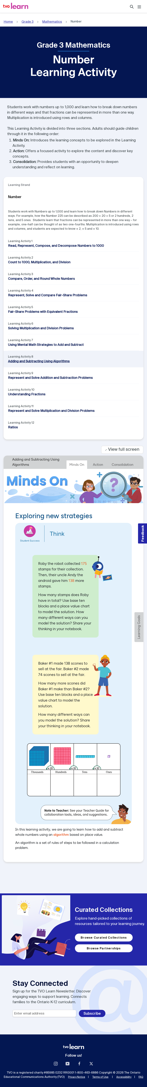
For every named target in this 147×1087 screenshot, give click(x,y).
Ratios (13, 427)
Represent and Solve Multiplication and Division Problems (51, 411)
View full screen (122, 449)
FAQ (141, 1077)
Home (8, 22)
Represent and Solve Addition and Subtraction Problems (50, 377)
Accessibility (123, 1077)
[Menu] (139, 6)
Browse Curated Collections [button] (104, 937)
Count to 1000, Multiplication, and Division (39, 262)
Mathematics (52, 22)
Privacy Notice (76, 1077)
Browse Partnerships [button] (104, 948)
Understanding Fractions (27, 394)
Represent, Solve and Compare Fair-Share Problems (47, 295)
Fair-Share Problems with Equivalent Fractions (43, 311)
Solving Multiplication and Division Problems (41, 328)
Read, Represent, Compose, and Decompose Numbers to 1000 (56, 245)
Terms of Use (100, 1077)
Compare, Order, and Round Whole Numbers (41, 278)
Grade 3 (28, 22)
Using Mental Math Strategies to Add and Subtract (46, 344)
